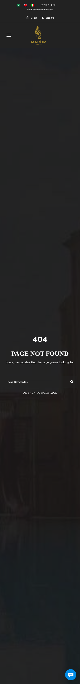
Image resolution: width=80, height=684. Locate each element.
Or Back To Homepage (40, 392)
